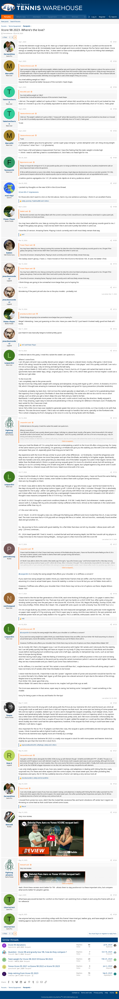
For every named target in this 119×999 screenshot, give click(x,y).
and (29, 345)
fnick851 (11, 961)
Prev (5, 37)
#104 (115, 109)
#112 (115, 309)
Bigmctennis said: (26, 162)
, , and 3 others (35, 201)
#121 (115, 751)
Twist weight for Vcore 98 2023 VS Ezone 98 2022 (30, 959)
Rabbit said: (24, 211)
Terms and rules (86, 993)
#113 (115, 329)
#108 (115, 207)
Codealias (11, 975)
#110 (115, 264)
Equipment (52, 17)
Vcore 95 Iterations (17, 944)
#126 (115, 914)
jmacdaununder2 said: (27, 314)
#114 (115, 351)
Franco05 (11, 954)
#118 (115, 594)
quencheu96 (12, 968)
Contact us (75, 993)
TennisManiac (7, 33)
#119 (115, 624)
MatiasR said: (24, 865)
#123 (115, 812)
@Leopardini (24, 574)
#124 (115, 860)
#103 (115, 87)
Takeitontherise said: (27, 66)
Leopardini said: (25, 422)
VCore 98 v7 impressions (29, 192)
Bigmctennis (12, 947)
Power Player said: (26, 245)
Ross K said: (24, 788)
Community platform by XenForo (59, 997)
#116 (115, 472)
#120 (115, 703)
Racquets (28, 947)
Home (112, 993)
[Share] (110, 42)
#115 (115, 418)
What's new (21, 17)
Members (37, 17)
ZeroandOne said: (26, 755)
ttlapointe (109, 968)
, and (35, 778)
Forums (7, 17)
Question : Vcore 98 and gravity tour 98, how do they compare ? (37, 952)
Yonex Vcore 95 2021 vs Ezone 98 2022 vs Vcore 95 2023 (34, 966)
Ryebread (109, 947)
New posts (4, 21)
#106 (115, 158)
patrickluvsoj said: (26, 629)
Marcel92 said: (25, 92)
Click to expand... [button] (68, 441)
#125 (115, 895)
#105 (115, 131)
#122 (115, 784)
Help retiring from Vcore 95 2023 (23, 973)
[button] (28, 17)
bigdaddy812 (108, 975)
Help (106, 993)
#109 (115, 240)
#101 (115, 42)
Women (75, 17)
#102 (115, 61)
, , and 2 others (39, 745)
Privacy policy (98, 993)
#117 (115, 544)
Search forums (15, 21)
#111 (115, 287)
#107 (115, 183)
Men (64, 17)
